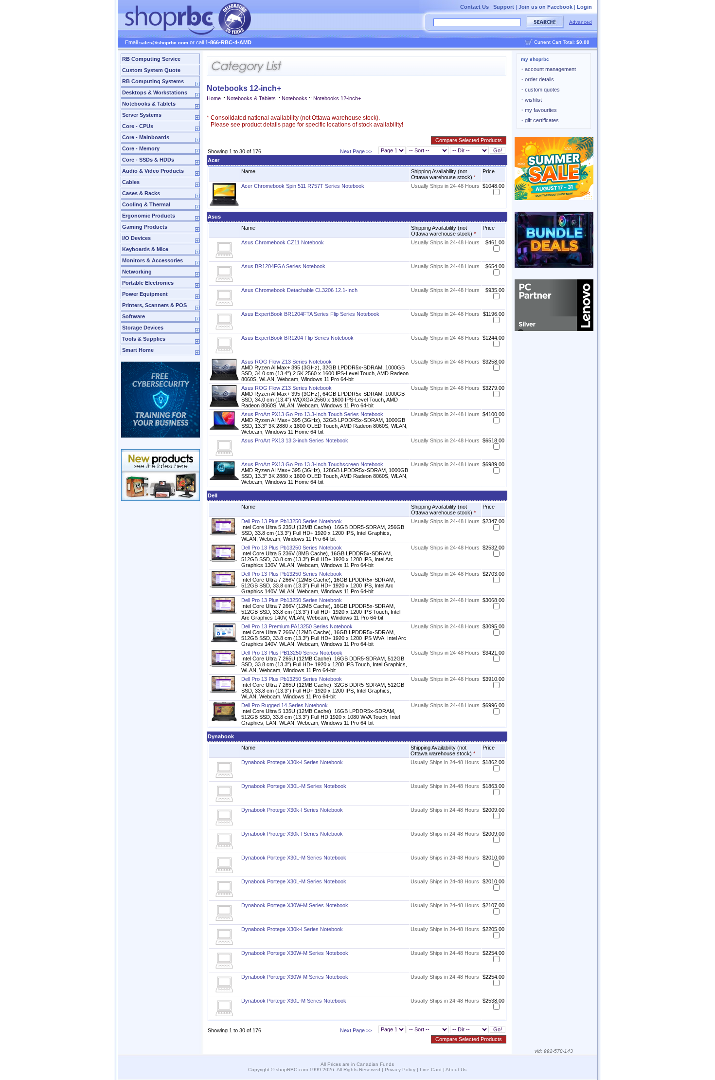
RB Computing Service (151, 59)
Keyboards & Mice (145, 249)
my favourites (539, 110)
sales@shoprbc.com (163, 42)
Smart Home (138, 350)
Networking (137, 272)
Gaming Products (144, 227)
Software (133, 316)
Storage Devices (142, 327)
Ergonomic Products (148, 216)
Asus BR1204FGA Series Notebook (283, 266)
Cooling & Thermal (146, 204)
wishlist (531, 100)
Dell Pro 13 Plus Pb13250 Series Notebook (291, 521)
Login (584, 7)
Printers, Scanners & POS (154, 305)
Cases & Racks (141, 193)
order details (537, 79)
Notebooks (294, 98)
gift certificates (540, 120)
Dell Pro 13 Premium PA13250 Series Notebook (297, 626)
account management (548, 69)
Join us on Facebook (545, 7)
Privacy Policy (400, 1069)
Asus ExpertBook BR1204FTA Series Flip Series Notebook (310, 314)
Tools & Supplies (143, 339)
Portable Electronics (148, 283)
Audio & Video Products (153, 171)
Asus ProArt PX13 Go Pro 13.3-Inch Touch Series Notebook (312, 414)
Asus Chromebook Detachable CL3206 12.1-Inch (299, 290)
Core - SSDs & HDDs (148, 160)
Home (214, 98)
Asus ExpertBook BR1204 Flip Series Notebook (297, 338)
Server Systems (141, 115)
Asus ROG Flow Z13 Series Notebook (286, 362)
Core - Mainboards (145, 137)
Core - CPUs (137, 126)
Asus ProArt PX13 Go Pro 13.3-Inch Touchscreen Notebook (312, 464)
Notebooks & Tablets (149, 104)
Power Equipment (145, 294)
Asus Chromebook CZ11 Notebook (282, 242)
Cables (131, 182)
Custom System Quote (151, 70)
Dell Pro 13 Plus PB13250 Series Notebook (291, 653)
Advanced (580, 22)
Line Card (431, 1069)
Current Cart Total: (562, 42)
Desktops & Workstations (154, 92)
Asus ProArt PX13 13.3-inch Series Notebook (294, 440)
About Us (456, 1069)
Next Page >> (356, 151)
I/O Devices (136, 238)
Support (503, 7)
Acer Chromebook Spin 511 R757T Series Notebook (302, 186)
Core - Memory (141, 148)
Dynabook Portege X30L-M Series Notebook (293, 786)
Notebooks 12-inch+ (337, 98)
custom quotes (540, 89)
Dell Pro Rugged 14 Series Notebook (284, 705)
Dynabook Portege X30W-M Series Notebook (294, 905)
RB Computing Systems (153, 81)
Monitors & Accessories (152, 260)
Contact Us (474, 7)
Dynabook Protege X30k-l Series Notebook (292, 762)
